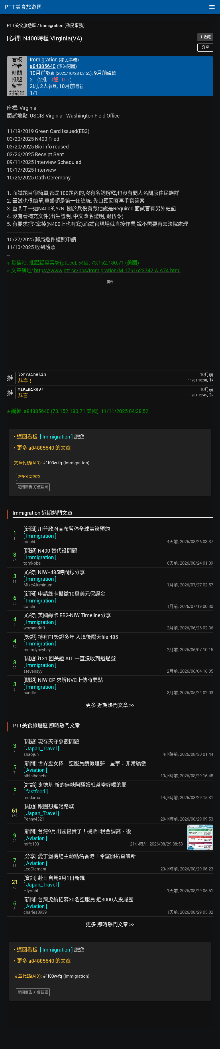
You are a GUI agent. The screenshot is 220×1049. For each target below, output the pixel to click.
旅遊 (49, 437)
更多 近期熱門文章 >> (110, 705)
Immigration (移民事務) (62, 25)
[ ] (39, 536)
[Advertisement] (110, 326)
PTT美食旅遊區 (21, 25)
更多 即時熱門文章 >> (110, 924)
